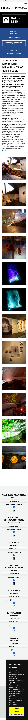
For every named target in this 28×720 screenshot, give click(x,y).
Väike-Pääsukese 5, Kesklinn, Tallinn (14, 43)
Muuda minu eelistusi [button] (17, 714)
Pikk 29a (14, 570)
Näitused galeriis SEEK (14, 53)
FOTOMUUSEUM (14, 543)
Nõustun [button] (17, 708)
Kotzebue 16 (14, 643)
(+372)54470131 (14, 646)
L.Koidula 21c (14, 618)
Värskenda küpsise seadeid (8, 1)
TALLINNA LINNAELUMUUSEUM (14, 495)
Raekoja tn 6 (14, 545)
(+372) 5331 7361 (14, 549)
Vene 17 (14, 498)
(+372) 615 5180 (14, 501)
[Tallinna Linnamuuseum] (14, 8)
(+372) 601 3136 (14, 596)
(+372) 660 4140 (14, 574)
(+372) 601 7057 (14, 621)
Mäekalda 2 (14, 593)
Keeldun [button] (17, 711)
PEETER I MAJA (14, 590)
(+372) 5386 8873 (14, 526)
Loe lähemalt (6, 151)
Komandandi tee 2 (14, 523)
